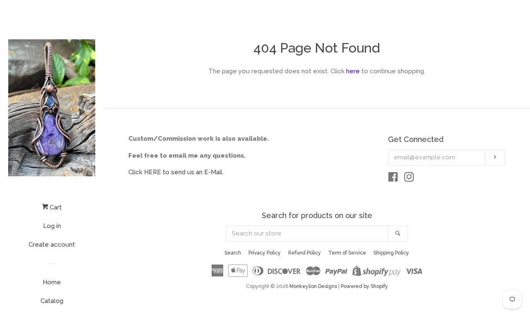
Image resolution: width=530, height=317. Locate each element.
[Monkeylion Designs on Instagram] (409, 179)
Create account (52, 244)
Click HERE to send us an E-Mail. (176, 172)
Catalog (52, 301)
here (353, 71)
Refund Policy (304, 253)
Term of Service (347, 253)
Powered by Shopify (364, 286)
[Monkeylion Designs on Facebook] (393, 179)
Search (232, 253)
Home (52, 282)
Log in (52, 226)
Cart (55, 207)
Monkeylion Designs (313, 286)
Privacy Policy (264, 253)
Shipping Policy (391, 253)
